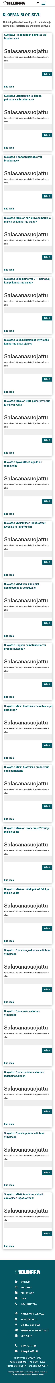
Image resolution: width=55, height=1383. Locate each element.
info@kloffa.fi (29, 1351)
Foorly (41, 1374)
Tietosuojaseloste (32, 1372)
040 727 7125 (29, 1345)
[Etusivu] (14, 3)
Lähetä (47, 74)
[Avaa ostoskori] (37, 3)
